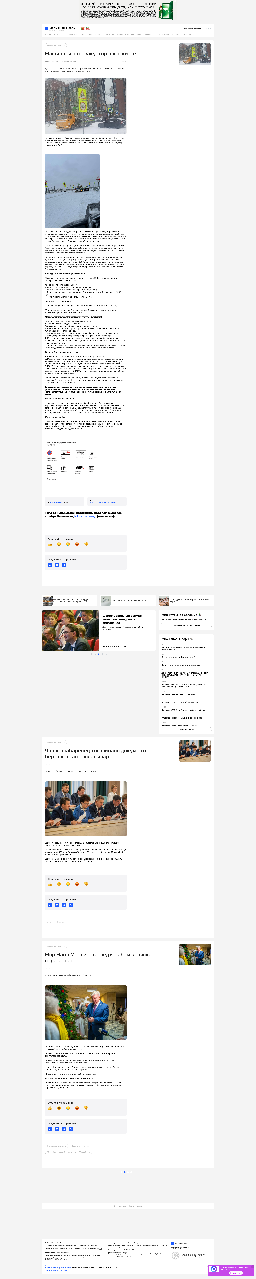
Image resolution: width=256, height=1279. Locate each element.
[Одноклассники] (57, 565)
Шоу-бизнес (59, 34)
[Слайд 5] (106, 654)
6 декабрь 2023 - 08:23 (51, 968)
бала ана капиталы (80, 1146)
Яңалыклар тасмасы (56, 45)
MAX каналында (85, 516)
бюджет (60, 922)
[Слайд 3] (98, 654)
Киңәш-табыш (94, 34)
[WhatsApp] (71, 905)
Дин (83, 34)
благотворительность (56, 1146)
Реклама (176, 34)
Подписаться (235, 1273)
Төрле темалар (135, 1206)
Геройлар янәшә (162, 34)
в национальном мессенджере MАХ (104, 502)
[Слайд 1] (91, 654)
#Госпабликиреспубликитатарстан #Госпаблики (68, 1152)
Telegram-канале (56, 502)
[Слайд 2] (95, 654)
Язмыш (48, 34)
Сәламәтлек (73, 34)
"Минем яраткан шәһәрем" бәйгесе (118, 34)
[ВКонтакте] (50, 565)
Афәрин (148, 34)
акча (49, 922)
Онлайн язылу (189, 34)
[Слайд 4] (102, 654)
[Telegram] (64, 565)
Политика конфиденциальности (56, 1270)
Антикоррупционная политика (55, 1266)
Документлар (120, 1206)
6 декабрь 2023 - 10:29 (51, 764)
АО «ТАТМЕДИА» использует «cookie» (58, 1267)
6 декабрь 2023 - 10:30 (51, 61)
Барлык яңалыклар (186, 729)
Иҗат (139, 34)
